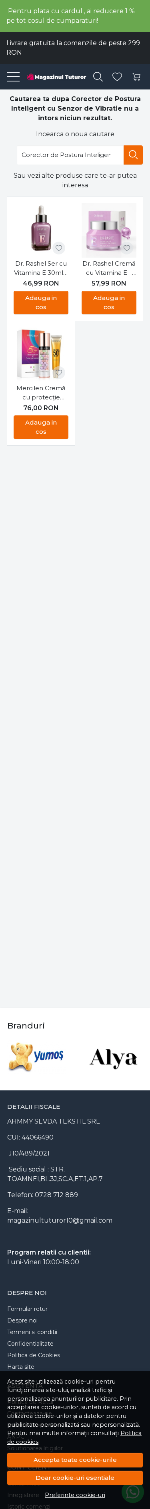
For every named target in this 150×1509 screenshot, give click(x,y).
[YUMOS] (36, 1072)
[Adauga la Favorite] (59, 248)
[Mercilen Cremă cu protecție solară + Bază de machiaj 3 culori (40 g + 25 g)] (41, 355)
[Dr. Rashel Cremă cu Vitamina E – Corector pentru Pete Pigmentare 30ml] (109, 230)
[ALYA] (114, 1072)
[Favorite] (117, 77)
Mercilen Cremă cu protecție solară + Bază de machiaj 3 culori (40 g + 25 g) (41, 393)
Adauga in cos (41, 302)
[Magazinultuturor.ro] (53, 76)
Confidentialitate (30, 1343)
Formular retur (27, 1308)
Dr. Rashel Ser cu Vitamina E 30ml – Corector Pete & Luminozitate (41, 268)
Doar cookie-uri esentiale (75, 1477)
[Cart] (136, 77)
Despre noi (22, 1320)
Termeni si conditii (32, 1332)
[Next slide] (135, 1057)
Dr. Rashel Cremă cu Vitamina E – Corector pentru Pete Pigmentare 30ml (109, 268)
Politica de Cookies (33, 1355)
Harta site (20, 1366)
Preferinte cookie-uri (75, 1495)
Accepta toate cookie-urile (75, 1459)
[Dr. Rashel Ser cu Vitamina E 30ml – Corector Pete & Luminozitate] (41, 230)
